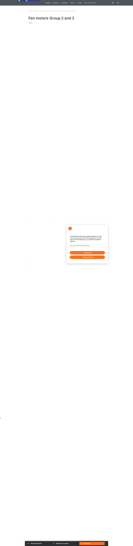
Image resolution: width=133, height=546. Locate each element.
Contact (79, 2)
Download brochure (88, 257)
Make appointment (36, 543)
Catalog (47, 2)
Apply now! (87, 543)
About (72, 2)
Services (55, 2)
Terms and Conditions (90, 2)
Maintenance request (62, 543)
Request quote (88, 252)
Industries (64, 2)
